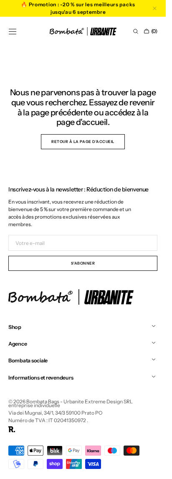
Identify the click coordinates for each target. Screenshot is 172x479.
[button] (12, 31)
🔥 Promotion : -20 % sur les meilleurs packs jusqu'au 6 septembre (78, 8)
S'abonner (83, 263)
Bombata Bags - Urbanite (55, 401)
